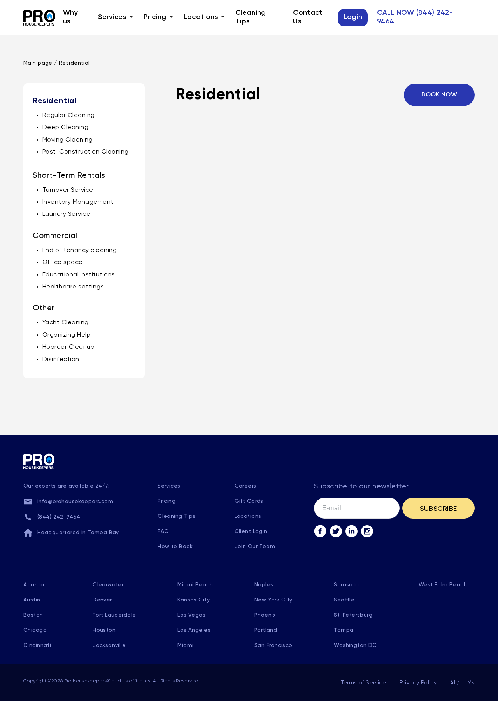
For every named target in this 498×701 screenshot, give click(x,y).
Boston (33, 615)
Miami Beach (195, 584)
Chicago (35, 630)
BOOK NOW (439, 95)
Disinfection (60, 360)
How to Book (175, 546)
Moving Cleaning (67, 140)
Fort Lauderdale (114, 615)
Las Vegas (191, 615)
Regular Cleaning (68, 115)
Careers (245, 486)
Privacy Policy (418, 682)
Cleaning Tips (250, 17)
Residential (74, 63)
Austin (31, 600)
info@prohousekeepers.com (75, 501)
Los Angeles (193, 630)
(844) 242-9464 (59, 517)
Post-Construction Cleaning (85, 152)
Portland (265, 630)
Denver (102, 600)
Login (353, 17)
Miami (185, 645)
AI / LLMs (462, 682)
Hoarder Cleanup (68, 347)
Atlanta (33, 584)
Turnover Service (67, 190)
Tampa (343, 630)
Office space (62, 262)
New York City (273, 600)
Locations (201, 17)
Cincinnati (37, 645)
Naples (264, 584)
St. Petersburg (353, 615)
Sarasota (346, 584)
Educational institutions (78, 275)
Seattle (344, 600)
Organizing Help (66, 335)
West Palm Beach (443, 584)
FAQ (163, 531)
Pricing (155, 17)
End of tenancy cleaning (79, 250)
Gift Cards (249, 501)
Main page (38, 63)
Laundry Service (66, 214)
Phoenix (265, 615)
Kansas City (193, 600)
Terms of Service (363, 682)
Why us (70, 17)
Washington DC (355, 645)
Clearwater (108, 584)
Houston (104, 630)
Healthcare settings (73, 287)
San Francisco (273, 645)
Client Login (251, 531)
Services (112, 17)
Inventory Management (78, 202)
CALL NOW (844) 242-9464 (415, 17)
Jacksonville (109, 645)
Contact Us (308, 17)
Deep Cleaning (65, 127)
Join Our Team (255, 546)
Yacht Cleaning (65, 323)
